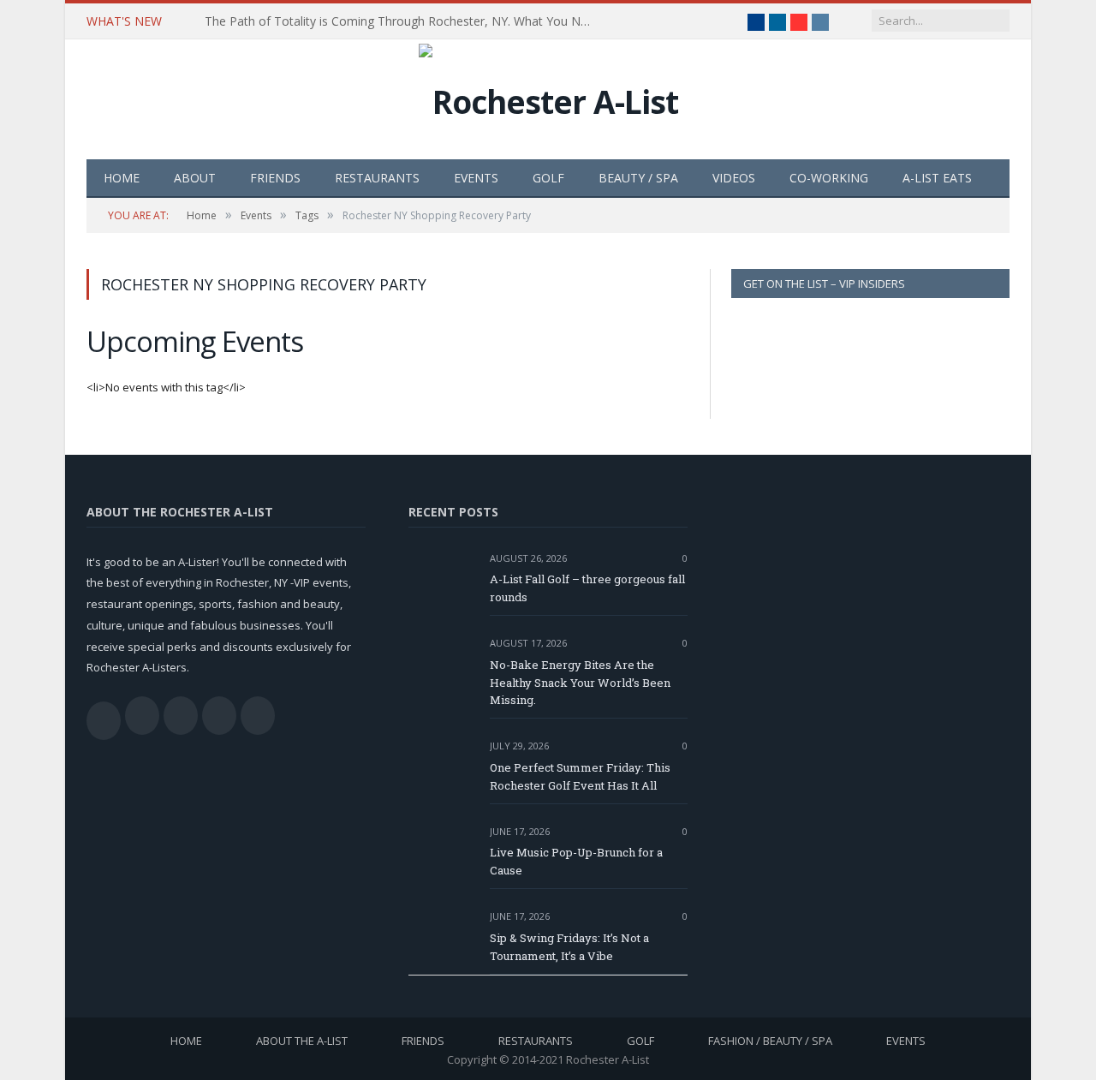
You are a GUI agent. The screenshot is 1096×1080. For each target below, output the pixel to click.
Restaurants (377, 178)
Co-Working (828, 178)
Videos (733, 178)
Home (122, 178)
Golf (548, 178)
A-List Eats (937, 178)
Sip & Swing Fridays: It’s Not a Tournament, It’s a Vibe (569, 947)
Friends (275, 178)
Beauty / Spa (638, 178)
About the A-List (302, 1040)
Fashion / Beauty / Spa (770, 1040)
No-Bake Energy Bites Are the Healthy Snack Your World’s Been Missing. (580, 682)
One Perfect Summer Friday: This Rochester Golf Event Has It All (580, 776)
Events (476, 178)
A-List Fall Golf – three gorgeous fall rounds (587, 588)
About (195, 178)
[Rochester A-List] (548, 97)
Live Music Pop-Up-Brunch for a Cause (576, 861)
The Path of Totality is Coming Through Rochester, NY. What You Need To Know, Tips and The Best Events (402, 21)
